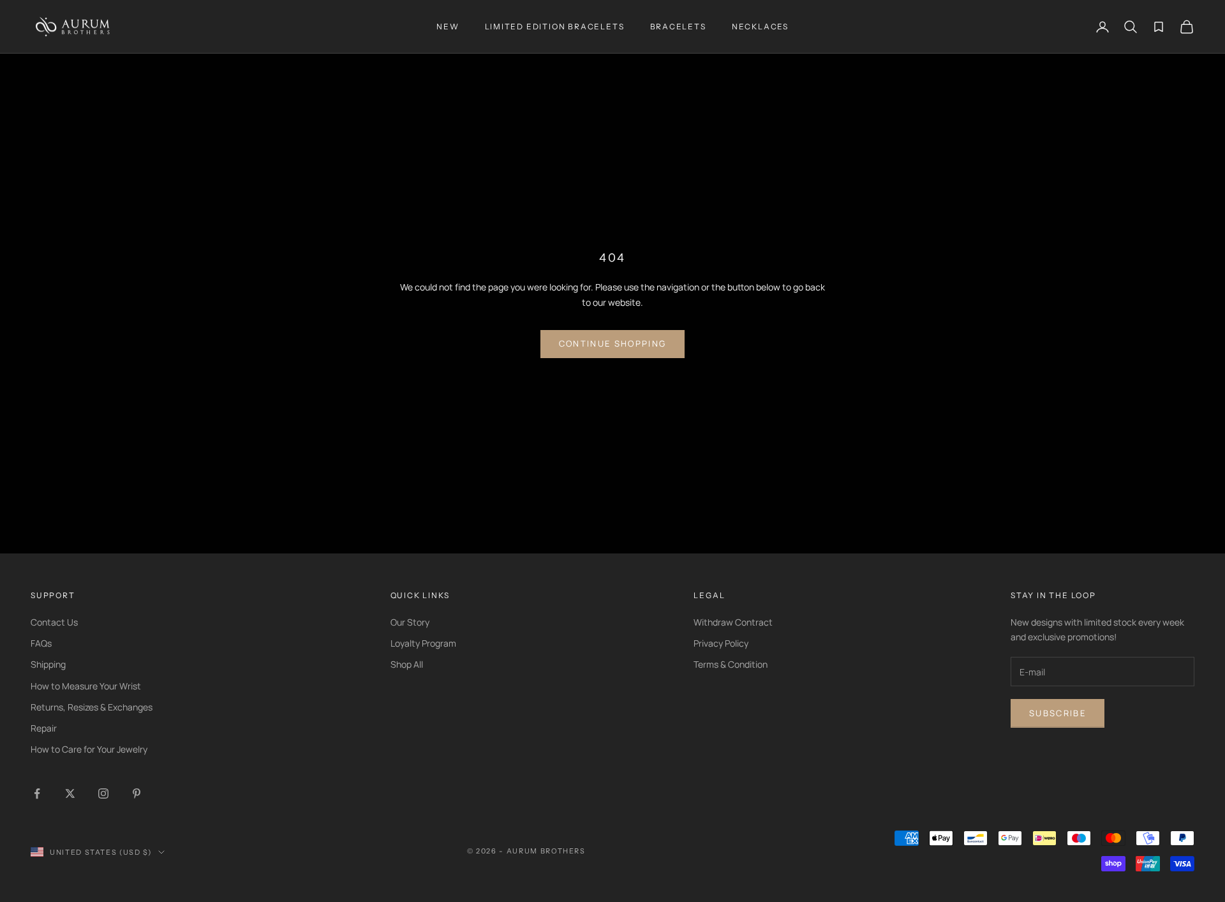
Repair (44, 728)
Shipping (48, 664)
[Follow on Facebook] (37, 793)
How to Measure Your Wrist (86, 686)
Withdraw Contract (733, 622)
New (447, 26)
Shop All (406, 664)
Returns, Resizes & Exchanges (91, 707)
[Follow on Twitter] (70, 793)
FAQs (41, 643)
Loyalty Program (423, 643)
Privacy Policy (721, 643)
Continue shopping (613, 343)
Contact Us (54, 622)
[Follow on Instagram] (103, 793)
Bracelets (678, 26)
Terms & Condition (731, 664)
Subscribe (1057, 713)
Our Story (409, 622)
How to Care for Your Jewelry (89, 749)
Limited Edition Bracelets (555, 26)
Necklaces (760, 26)
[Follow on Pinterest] (136, 793)
